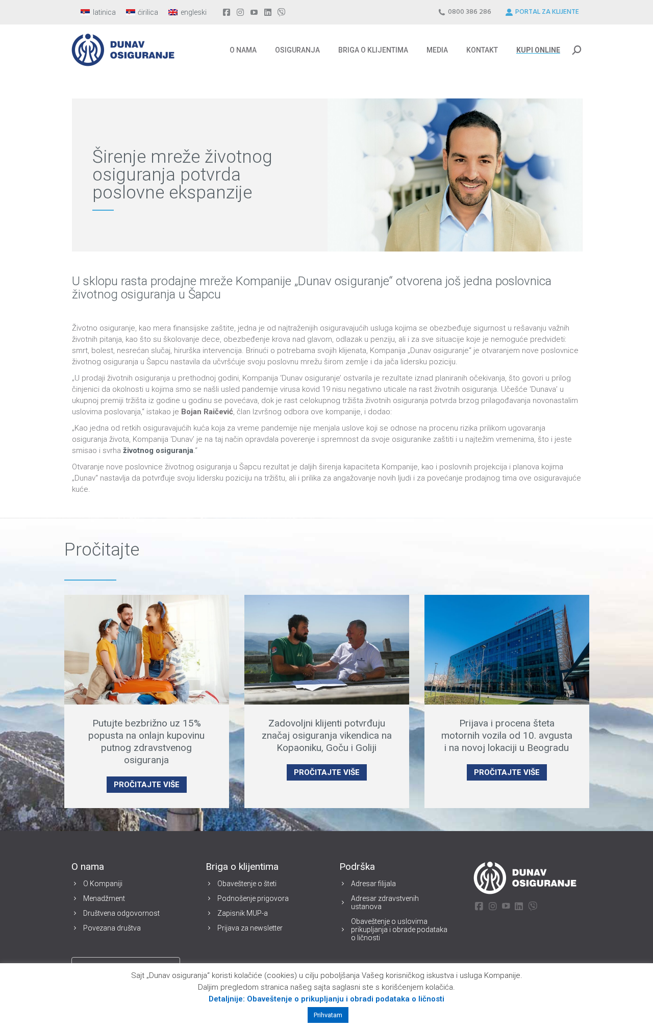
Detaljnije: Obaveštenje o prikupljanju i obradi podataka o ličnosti (326, 998)
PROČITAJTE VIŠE (147, 784)
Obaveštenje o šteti (247, 884)
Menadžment (104, 898)
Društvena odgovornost (121, 913)
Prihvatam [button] (328, 1015)
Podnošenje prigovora (253, 898)
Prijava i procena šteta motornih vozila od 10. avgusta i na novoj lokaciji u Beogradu (506, 735)
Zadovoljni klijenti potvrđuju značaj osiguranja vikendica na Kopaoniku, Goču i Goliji (327, 735)
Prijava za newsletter (250, 928)
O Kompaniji (102, 884)
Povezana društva (112, 928)
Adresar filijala (373, 884)
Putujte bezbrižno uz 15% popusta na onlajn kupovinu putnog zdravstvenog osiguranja (146, 741)
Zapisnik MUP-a (242, 913)
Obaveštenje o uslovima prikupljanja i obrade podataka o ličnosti (399, 929)
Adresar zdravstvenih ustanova (385, 902)
